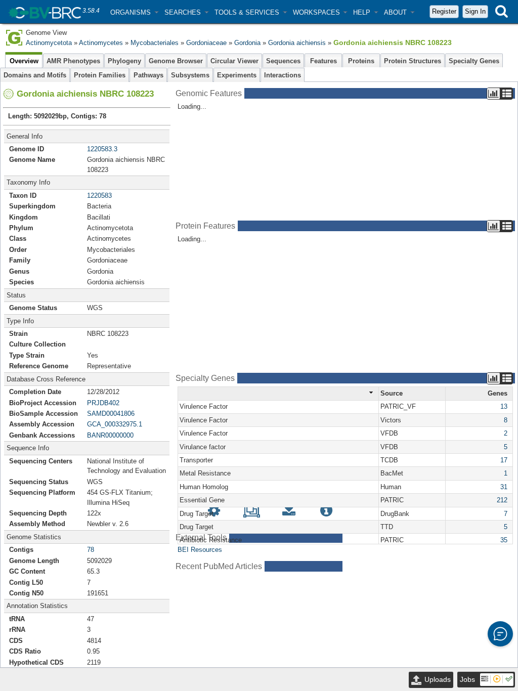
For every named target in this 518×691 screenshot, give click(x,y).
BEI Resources (200, 549)
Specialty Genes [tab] (474, 61)
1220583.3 (102, 149)
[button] (134, 12)
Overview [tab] (24, 61)
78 (90, 549)
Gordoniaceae (206, 43)
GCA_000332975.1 (114, 424)
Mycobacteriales (155, 43)
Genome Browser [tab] (176, 61)
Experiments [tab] (236, 75)
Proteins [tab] (361, 61)
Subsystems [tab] (190, 75)
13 (503, 406)
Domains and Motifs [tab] (35, 75)
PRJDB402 (103, 403)
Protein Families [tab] (99, 75)
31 (503, 487)
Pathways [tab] (148, 75)
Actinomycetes (101, 43)
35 (503, 540)
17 (503, 460)
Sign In (475, 11)
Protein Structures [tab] (412, 61)
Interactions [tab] (282, 75)
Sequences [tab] (283, 61)
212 (502, 500)
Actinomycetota (49, 43)
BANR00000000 (110, 435)
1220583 (99, 195)
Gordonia (247, 43)
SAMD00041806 (111, 413)
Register (444, 11)
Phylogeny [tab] (124, 61)
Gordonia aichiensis (297, 43)
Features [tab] (323, 61)
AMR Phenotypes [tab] (73, 61)
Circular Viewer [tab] (234, 61)
